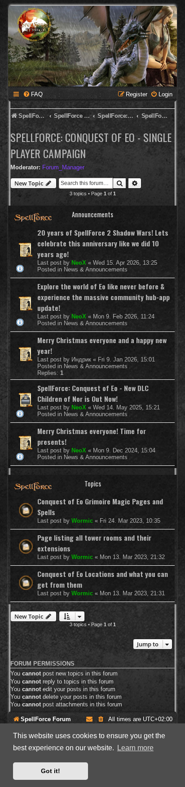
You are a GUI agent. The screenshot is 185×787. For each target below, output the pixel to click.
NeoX (78, 262)
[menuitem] (33, 94)
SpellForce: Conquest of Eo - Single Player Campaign (91, 145)
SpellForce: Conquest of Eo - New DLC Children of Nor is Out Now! (93, 393)
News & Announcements (96, 269)
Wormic (82, 520)
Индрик (81, 359)
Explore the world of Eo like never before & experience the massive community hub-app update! (103, 297)
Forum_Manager (63, 167)
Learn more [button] (135, 748)
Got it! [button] (50, 770)
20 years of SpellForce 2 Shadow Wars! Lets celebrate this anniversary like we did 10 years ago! (102, 243)
